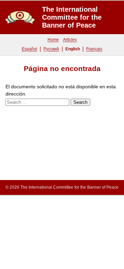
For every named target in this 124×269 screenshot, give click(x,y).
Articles (70, 39)
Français (94, 49)
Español (29, 49)
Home (53, 39)
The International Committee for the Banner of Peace (72, 17)
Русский (51, 49)
